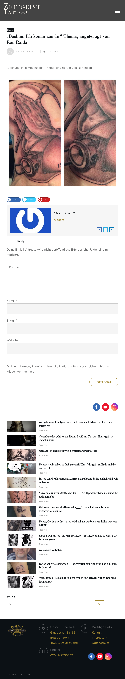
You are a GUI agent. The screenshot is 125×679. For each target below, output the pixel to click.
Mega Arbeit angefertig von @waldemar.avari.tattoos (68, 451)
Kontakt (97, 632)
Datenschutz (100, 643)
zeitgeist (59, 219)
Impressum (99, 637)
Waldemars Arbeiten (50, 550)
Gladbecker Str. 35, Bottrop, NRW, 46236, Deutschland (64, 638)
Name (12, 301)
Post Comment (104, 382)
